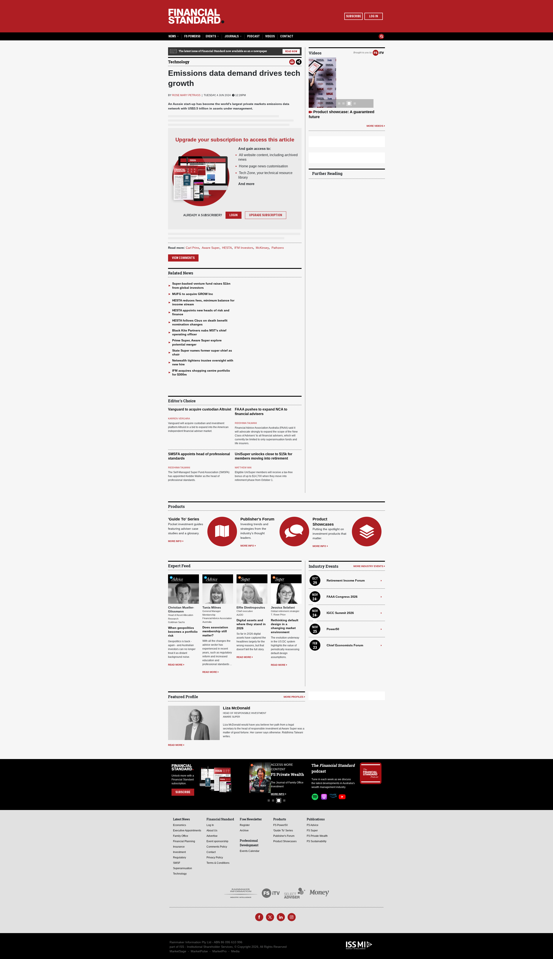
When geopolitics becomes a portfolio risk (183, 631)
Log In (373, 16)
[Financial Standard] (196, 16)
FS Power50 (192, 36)
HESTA (227, 247)
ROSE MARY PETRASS (186, 95)
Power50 (333, 629)
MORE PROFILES (293, 697)
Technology (178, 61)
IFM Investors (243, 247)
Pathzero (278, 247)
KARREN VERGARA (179, 418)
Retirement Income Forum (346, 580)
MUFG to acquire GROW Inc (192, 294)
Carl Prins (192, 247)
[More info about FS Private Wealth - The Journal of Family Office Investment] (295, 777)
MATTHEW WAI (243, 467)
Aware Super (210, 247)
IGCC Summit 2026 (340, 613)
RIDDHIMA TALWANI (246, 423)
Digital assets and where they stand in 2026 (251, 624)
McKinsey (262, 247)
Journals (231, 36)
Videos (270, 36)
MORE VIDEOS (375, 126)
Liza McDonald (236, 708)
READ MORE (175, 664)
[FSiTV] (378, 52)
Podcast (253, 36)
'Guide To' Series (183, 519)
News (172, 36)
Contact (286, 36)
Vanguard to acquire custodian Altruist (199, 409)
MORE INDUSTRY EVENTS (368, 566)
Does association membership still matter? (215, 631)
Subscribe (353, 16)
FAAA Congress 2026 (342, 596)
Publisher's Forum (257, 519)
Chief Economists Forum (345, 645)
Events (211, 36)
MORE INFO (175, 541)
